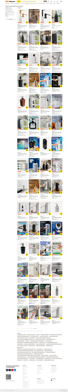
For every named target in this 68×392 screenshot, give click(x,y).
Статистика (3, 390)
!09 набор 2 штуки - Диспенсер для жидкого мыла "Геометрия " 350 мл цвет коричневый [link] (22, 111)
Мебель (24, 368)
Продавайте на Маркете (40, 381)
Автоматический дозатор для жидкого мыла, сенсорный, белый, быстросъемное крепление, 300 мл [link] (57, 238)
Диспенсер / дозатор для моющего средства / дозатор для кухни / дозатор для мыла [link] (56, 258)
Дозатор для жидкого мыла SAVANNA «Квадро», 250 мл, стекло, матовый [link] (57, 132)
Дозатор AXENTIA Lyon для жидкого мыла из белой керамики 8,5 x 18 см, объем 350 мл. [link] (56, 217)
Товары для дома (25, 374)
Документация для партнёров (41, 382)
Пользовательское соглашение (10, 390)
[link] (21, 334)
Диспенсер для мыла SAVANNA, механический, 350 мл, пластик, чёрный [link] (56, 47)
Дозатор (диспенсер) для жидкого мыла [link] (56, 26)
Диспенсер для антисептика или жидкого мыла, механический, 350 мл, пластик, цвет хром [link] (22, 132)
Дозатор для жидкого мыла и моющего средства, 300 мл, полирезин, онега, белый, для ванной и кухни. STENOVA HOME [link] (45, 132)
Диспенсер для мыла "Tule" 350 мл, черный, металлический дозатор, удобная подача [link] (22, 258)
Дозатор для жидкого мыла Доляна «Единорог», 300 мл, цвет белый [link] (33, 196)
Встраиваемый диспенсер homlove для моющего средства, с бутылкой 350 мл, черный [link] (45, 322)
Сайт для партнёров (39, 383)
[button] (19, 7)
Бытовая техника (25, 369)
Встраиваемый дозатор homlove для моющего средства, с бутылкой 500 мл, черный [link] (56, 279)
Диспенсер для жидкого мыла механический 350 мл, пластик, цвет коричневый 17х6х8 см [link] (45, 47)
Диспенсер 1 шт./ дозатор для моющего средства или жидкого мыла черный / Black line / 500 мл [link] (45, 175)
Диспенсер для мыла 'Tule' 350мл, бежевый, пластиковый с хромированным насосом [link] (33, 258)
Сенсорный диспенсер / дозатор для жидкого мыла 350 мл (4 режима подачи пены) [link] (22, 68)
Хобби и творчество (25, 377)
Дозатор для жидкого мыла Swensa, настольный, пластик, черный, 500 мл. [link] (34, 132)
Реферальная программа (54, 368)
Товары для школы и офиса (26, 381)
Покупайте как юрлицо (40, 369)
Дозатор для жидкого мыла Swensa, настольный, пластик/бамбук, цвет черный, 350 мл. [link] (22, 90)
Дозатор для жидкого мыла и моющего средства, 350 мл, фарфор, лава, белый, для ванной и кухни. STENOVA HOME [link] (45, 111)
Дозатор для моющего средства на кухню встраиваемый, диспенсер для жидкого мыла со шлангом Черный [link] (22, 238)
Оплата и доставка (39, 368)
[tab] (7, 4)
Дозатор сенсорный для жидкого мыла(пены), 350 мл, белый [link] (22, 175)
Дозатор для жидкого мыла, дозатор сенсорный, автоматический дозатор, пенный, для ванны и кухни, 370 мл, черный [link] (57, 196)
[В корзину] (27, 22)
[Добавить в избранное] (27, 10)
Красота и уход (25, 376)
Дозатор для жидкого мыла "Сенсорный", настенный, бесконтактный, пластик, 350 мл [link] (56, 175)
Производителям (53, 369)
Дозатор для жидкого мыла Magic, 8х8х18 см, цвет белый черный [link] (33, 175)
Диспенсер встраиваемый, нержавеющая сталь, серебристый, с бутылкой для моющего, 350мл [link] (33, 322)
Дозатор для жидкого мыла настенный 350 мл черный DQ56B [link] (45, 153)
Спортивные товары (25, 382)
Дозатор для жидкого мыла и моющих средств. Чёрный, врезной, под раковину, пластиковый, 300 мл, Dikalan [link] (45, 26)
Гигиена (24, 370)
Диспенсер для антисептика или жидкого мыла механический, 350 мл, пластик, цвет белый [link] (34, 111)
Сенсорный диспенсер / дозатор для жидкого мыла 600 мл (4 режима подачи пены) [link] (22, 154)
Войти (61, 1)
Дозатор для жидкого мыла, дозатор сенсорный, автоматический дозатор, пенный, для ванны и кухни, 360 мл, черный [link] (34, 238)
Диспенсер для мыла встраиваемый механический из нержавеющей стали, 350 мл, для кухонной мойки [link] (23, 196)
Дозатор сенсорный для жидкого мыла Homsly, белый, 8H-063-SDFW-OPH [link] (34, 300)
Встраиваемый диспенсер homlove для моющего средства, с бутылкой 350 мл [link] (45, 68)
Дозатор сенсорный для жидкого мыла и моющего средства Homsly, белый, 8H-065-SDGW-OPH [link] (45, 300)
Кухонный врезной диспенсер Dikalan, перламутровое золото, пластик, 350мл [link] (22, 26)
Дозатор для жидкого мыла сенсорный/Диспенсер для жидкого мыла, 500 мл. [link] (22, 322)
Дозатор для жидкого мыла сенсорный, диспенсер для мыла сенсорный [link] (56, 90)
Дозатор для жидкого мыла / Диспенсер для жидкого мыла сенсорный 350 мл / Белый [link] (44, 196)
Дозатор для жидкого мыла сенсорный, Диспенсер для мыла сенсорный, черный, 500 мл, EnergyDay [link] (22, 300)
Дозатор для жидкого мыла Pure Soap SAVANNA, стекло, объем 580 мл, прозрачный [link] (57, 111)
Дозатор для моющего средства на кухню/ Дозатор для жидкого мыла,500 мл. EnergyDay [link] (56, 154)
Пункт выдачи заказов (54, 370)
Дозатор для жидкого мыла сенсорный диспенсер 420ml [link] (45, 258)
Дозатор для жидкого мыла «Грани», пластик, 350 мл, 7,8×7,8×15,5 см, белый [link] (33, 68)
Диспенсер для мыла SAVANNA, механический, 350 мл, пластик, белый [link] (34, 47)
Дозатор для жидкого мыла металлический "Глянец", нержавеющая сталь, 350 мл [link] (32, 90)
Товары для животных (25, 383)
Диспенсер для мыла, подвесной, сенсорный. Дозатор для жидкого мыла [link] (44, 238)
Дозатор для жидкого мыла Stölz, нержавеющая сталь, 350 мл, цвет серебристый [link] (56, 68)
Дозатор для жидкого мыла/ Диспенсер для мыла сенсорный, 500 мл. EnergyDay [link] (45, 90)
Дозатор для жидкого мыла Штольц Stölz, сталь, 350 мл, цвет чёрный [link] (22, 47)
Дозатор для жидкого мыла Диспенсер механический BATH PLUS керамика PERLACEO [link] (34, 279)
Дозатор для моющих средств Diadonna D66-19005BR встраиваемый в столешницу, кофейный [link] (33, 26)
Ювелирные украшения (26, 387)
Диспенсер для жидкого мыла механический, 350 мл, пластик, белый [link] (23, 217)
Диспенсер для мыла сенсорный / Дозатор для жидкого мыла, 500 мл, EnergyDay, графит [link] (22, 279)
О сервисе (38, 370)
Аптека (24, 375)
